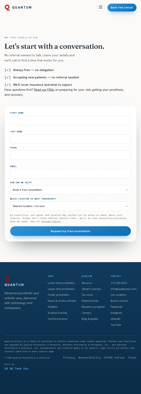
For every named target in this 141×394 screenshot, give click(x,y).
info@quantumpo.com (124, 289)
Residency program (93, 307)
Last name (16, 131)
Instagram (116, 313)
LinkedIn (115, 319)
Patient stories (90, 301)
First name (17, 112)
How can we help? (21, 182)
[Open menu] (100, 7)
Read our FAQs (44, 90)
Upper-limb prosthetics (61, 289)
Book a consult (119, 301)
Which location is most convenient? (33, 198)
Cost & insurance (58, 319)
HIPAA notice (114, 358)
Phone (13, 147)
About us (87, 283)
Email (13, 166)
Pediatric (53, 307)
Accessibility (89, 358)
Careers (86, 313)
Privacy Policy (51, 221)
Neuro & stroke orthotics (62, 301)
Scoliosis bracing (57, 313)
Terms (132, 358)
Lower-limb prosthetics (61, 283)
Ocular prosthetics (58, 295)
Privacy (69, 358)
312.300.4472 (119, 283)
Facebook (116, 307)
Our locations (118, 295)
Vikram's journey (91, 289)
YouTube (116, 325)
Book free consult (122, 7)
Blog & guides (90, 319)
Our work (87, 295)
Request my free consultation (70, 231)
